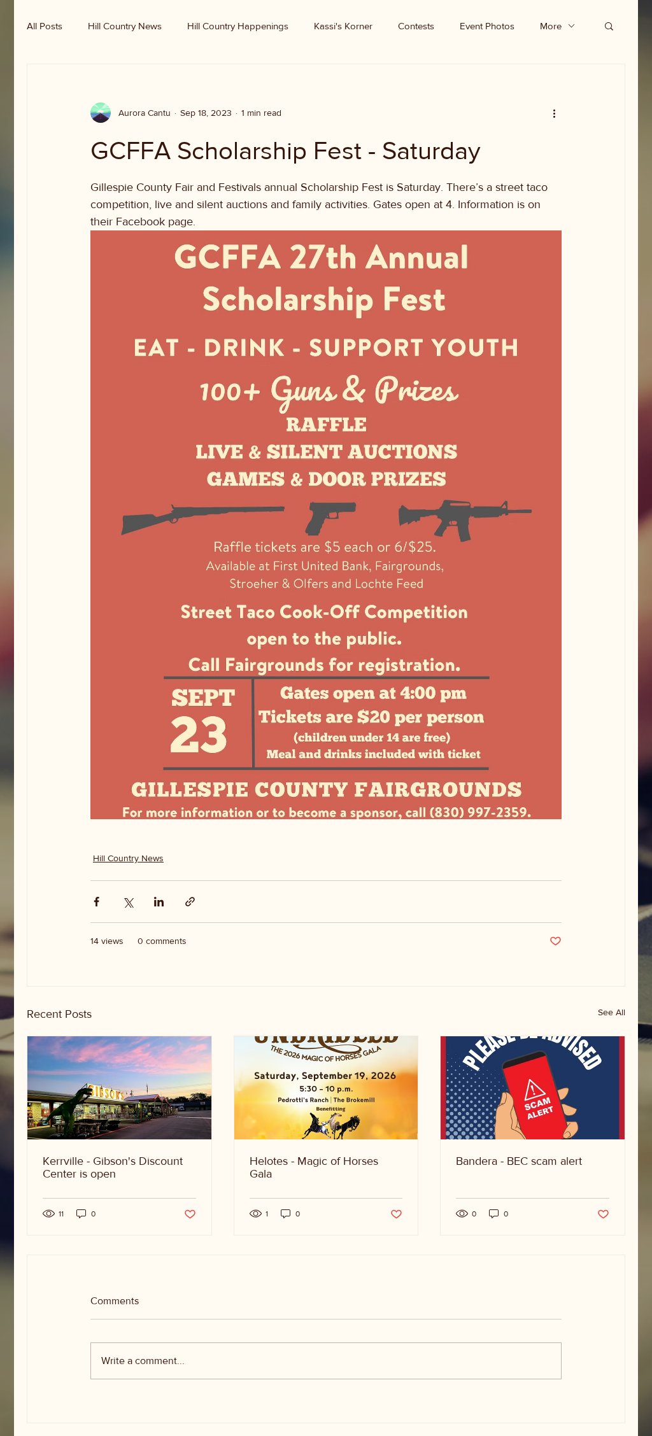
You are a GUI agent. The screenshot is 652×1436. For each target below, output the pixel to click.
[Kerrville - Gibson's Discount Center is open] (119, 1087)
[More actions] (554, 112)
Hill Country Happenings (237, 25)
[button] (609, 25)
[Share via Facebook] (96, 902)
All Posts (44, 25)
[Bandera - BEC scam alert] (533, 1087)
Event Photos (487, 25)
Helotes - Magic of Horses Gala (314, 1167)
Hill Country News (125, 25)
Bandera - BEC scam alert (519, 1161)
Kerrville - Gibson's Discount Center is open (113, 1167)
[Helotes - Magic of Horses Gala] (326, 1087)
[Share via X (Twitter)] (128, 902)
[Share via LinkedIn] (159, 902)
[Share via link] (190, 902)
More (551, 25)
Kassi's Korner (343, 25)
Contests (416, 25)
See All (611, 1012)
